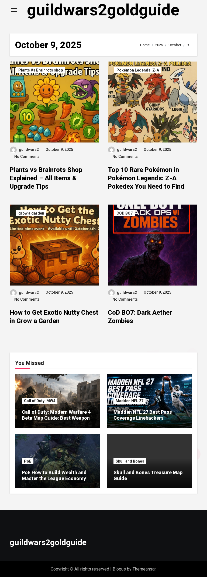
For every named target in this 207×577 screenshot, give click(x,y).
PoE (27, 461)
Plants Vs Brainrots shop (40, 70)
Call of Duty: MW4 (39, 401)
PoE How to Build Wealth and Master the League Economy (54, 475)
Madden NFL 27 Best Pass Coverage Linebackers (142, 415)
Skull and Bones (130, 461)
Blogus (119, 569)
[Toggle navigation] (14, 10)
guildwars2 (29, 149)
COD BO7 (124, 213)
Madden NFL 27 (129, 401)
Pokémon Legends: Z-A (137, 70)
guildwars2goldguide (103, 9)
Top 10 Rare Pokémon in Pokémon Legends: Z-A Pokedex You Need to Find (146, 178)
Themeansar (144, 569)
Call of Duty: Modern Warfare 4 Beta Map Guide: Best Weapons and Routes (57, 417)
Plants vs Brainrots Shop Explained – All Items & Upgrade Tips (46, 178)
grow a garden (31, 213)
